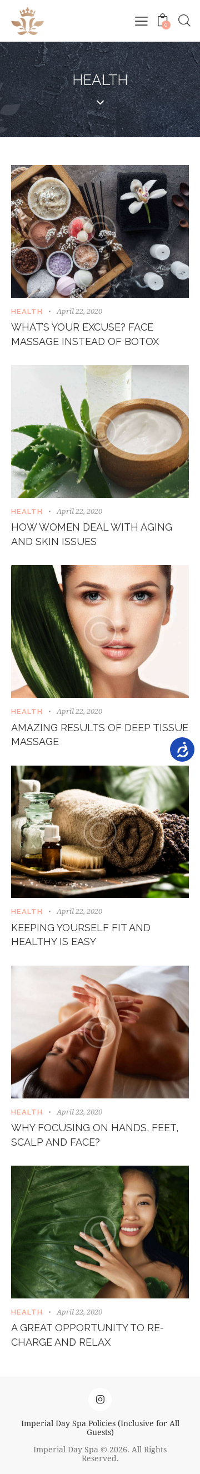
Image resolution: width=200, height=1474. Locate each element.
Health (27, 311)
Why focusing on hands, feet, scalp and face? (94, 1135)
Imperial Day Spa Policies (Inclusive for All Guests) (100, 1428)
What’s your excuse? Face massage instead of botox (85, 334)
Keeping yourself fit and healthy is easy (81, 935)
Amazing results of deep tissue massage (99, 735)
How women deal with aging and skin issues (91, 534)
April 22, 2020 (79, 311)
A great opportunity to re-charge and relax (87, 1335)
